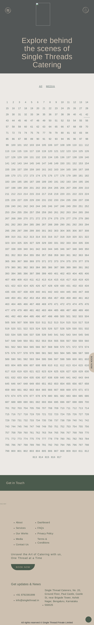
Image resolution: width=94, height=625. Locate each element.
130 (26, 157)
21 (44, 108)
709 (56, 408)
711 (68, 408)
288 (50, 224)
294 (87, 224)
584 (62, 353)
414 (50, 279)
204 (50, 188)
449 (7, 298)
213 (19, 194)
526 (50, 328)
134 (50, 157)
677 (32, 396)
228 (26, 200)
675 (19, 396)
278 (74, 218)
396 (26, 273)
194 (74, 181)
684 (74, 396)
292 (74, 224)
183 (7, 181)
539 (44, 334)
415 (56, 279)
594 (38, 359)
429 (56, 285)
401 (56, 273)
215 (32, 194)
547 (7, 340)
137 (68, 157)
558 (74, 340)
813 (35, 457)
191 (56, 181)
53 (68, 120)
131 (32, 157)
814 (41, 457)
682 (62, 396)
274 (50, 218)
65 (56, 126)
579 (32, 353)
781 (68, 438)
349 (81, 249)
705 (32, 408)
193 (68, 181)
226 (13, 200)
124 (74, 151)
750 (50, 426)
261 (56, 212)
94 (62, 139)
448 (87, 292)
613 (68, 365)
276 (62, 218)
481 (32, 310)
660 (13, 389)
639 (56, 377)
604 (13, 365)
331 (56, 243)
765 (56, 432)
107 (56, 145)
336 (87, 243)
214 (26, 194)
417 (68, 279)
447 (81, 292)
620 (26, 371)
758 (13, 432)
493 (19, 316)
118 (38, 151)
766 (62, 432)
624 (50, 371)
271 (32, 218)
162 (50, 169)
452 (26, 298)
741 (81, 420)
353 (19, 255)
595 (44, 359)
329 (44, 243)
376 (74, 261)
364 (87, 255)
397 (32, 273)
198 (13, 188)
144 (26, 163)
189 (44, 181)
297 (19, 230)
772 (13, 438)
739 (68, 420)
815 (47, 457)
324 (13, 243)
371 (44, 261)
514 (62, 322)
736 (50, 420)
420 (87, 279)
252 (87, 206)
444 (62, 292)
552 (38, 340)
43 (7, 120)
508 (26, 322)
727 (81, 414)
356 (38, 255)
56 (86, 120)
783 (81, 438)
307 (81, 230)
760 (26, 432)
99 (7, 145)
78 (50, 132)
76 (37, 132)
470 (50, 304)
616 (87, 365)
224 (87, 194)
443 (56, 292)
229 (32, 200)
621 (32, 371)
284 (26, 224)
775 (32, 438)
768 (74, 432)
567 (44, 347)
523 (32, 328)
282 (13, 224)
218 (50, 194)
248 (62, 206)
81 (68, 132)
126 (87, 151)
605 (19, 365)
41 (80, 114)
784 (87, 438)
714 (87, 408)
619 (19, 371)
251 (81, 206)
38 (62, 114)
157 (19, 169)
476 (87, 304)
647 (19, 383)
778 (50, 438)
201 (32, 188)
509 (32, 322)
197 (7, 188)
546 (87, 334)
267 (7, 218)
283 (19, 224)
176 (50, 175)
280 (87, 218)
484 (50, 310)
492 (13, 316)
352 (13, 255)
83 (80, 132)
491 (7, 316)
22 (50, 108)
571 (68, 347)
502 (74, 316)
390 (74, 267)
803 (32, 451)
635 (32, 377)
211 (7, 194)
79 (56, 132)
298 (26, 230)
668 (62, 389)
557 (68, 340)
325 (19, 243)
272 (38, 218)
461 (81, 298)
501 (68, 316)
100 (13, 145)
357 (44, 255)
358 (50, 255)
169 (7, 175)
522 (26, 328)
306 (74, 230)
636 (38, 377)
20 (37, 108)
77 (44, 132)
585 (68, 353)
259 (44, 212)
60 (25, 126)
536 (26, 334)
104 (38, 145)
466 (26, 304)
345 (56, 249)
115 (19, 151)
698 (74, 402)
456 (50, 298)
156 (13, 169)
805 (44, 451)
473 (68, 304)
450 (13, 298)
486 (62, 310)
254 (13, 212)
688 (13, 402)
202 (38, 188)
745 (19, 426)
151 (68, 163)
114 (13, 151)
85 (7, 139)
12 (74, 102)
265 (81, 212)
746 (26, 426)
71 (7, 132)
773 (19, 438)
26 (74, 108)
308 (87, 230)
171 (19, 175)
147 (44, 163)
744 (13, 426)
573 (81, 347)
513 (56, 322)
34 (37, 114)
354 (26, 255)
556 (62, 340)
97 (80, 139)
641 (68, 377)
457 (56, 298)
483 (44, 310)
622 (38, 371)
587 (81, 353)
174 (38, 175)
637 (44, 377)
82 (74, 132)
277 (68, 218)
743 (7, 426)
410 (26, 279)
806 (50, 451)
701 (7, 408)
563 (19, 347)
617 (7, 371)
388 (62, 267)
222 (74, 194)
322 (87, 236)
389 (68, 267)
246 (50, 206)
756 (87, 426)
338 (13, 249)
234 (62, 200)
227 (19, 200)
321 (81, 236)
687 (7, 402)
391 (81, 267)
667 (56, 389)
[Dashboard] (86, 10)
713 (81, 408)
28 (86, 108)
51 (56, 120)
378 (87, 261)
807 (56, 451)
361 (68, 255)
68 (74, 126)
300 (38, 230)
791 (44, 445)
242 (26, 206)
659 (7, 389)
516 (74, 322)
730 (13, 420)
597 (56, 359)
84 (86, 132)
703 (19, 408)
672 (87, 389)
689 (19, 402)
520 (13, 328)
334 (74, 243)
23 (56, 108)
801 (19, 451)
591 (19, 359)
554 (50, 340)
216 (38, 194)
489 (81, 310)
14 (86, 102)
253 (7, 212)
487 (68, 310)
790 (38, 445)
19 (31, 108)
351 (7, 255)
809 (68, 451)
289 (56, 224)
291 (68, 224)
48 (37, 120)
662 (26, 389)
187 (32, 181)
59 (19, 126)
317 (56, 236)
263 (68, 212)
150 (62, 163)
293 (81, 224)
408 (13, 279)
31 (19, 114)
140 (87, 157)
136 (62, 157)
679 (44, 396)
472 (62, 304)
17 (19, 108)
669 (68, 389)
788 (26, 445)
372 (50, 261)
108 (62, 145)
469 (44, 304)
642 (74, 377)
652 (50, 383)
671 (81, 389)
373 (56, 261)
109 (68, 145)
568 (50, 347)
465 (19, 304)
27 (80, 108)
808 (62, 451)
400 (50, 273)
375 (68, 261)
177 (56, 175)
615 (81, 365)
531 (81, 328)
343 (44, 249)
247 (56, 206)
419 (81, 279)
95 (68, 139)
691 (32, 402)
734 (38, 420)
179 (68, 175)
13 (80, 102)
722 (50, 414)
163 (56, 169)
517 (81, 322)
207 (68, 188)
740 (74, 420)
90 (37, 139)
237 (81, 200)
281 (7, 224)
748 (38, 426)
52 (62, 120)
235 (68, 200)
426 (38, 285)
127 (7, 157)
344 (50, 249)
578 (26, 353)
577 (19, 353)
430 (62, 285)
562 (13, 347)
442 (50, 292)
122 (62, 151)
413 (44, 279)
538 (38, 334)
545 (81, 334)
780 (62, 438)
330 (50, 243)
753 (68, 426)
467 (32, 304)
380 (13, 267)
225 (7, 200)
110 (74, 145)
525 (44, 328)
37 (56, 114)
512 (50, 322)
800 (13, 451)
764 (50, 432)
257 (32, 212)
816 (53, 457)
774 (26, 438)
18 (25, 108)
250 (74, 206)
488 (74, 310)
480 (26, 310)
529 (68, 328)
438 (26, 292)
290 (62, 224)
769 (81, 432)
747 (32, 426)
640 (62, 377)
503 (81, 316)
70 (86, 126)
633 (19, 377)
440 (38, 292)
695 (56, 402)
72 (13, 132)
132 (38, 157)
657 (81, 383)
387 (56, 267)
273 (44, 218)
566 (38, 347)
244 (38, 206)
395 (19, 273)
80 (62, 132)
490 (87, 310)
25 (68, 108)
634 (26, 377)
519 (7, 328)
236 (74, 200)
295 (7, 230)
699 (81, 402)
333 (68, 243)
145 (32, 163)
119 (44, 151)
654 (62, 383)
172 (26, 175)
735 (44, 420)
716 (13, 414)
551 (32, 340)
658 (87, 383)
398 (38, 273)
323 (7, 243)
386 (50, 267)
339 (19, 249)
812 (87, 451)
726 (74, 414)
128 (13, 157)
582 (50, 353)
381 (19, 267)
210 (87, 188)
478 (13, 310)
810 (74, 451)
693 (44, 402)
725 (68, 414)
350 (87, 249)
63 (44, 126)
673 (7, 396)
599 (68, 359)
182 (87, 175)
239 (7, 206)
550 (26, 340)
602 (87, 359)
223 (81, 194)
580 (38, 353)
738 (62, 420)
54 (74, 120)
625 (56, 371)
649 (32, 383)
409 (19, 279)
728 (87, 414)
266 (87, 212)
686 (87, 396)
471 (56, 304)
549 (19, 340)
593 (32, 359)
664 (38, 389)
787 (19, 445)
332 (62, 243)
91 (44, 139)
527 (56, 328)
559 (81, 340)
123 (68, 151)
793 (56, 445)
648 (26, 383)
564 (26, 347)
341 (32, 249)
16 (13, 108)
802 (26, 451)
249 (68, 206)
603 (7, 365)
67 (68, 126)
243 (32, 206)
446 (74, 292)
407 (7, 279)
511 (44, 322)
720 (38, 414)
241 (19, 206)
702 (13, 408)
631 (7, 377)
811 (81, 451)
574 (87, 347)
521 (19, 328)
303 (56, 230)
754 (74, 426)
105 (44, 145)
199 (19, 188)
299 (32, 230)
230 (38, 200)
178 (62, 175)
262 (62, 212)
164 (62, 169)
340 (26, 249)
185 (19, 181)
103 (32, 145)
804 (38, 451)
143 (19, 163)
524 (38, 328)
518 (87, 322)
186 (26, 181)
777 (44, 438)
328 (38, 243)
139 (81, 157)
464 (13, 304)
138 (74, 157)
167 (81, 169)
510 (38, 322)
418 (74, 279)
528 (62, 328)
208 (74, 188)
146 (38, 163)
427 (44, 285)
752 (62, 426)
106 (50, 145)
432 (74, 285)
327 (32, 243)
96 (74, 139)
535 (19, 334)
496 (38, 316)
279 (81, 218)
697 (68, 402)
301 (44, 230)
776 (38, 438)
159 (32, 169)
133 (44, 157)
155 (7, 169)
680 (50, 396)
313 (32, 236)
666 (50, 389)
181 (81, 175)
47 (31, 120)
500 (62, 316)
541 (56, 334)
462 (87, 298)
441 (44, 292)
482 (38, 310)
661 (19, 389)
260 (50, 212)
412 (38, 279)
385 (44, 267)
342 (38, 249)
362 (74, 255)
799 (7, 451)
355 (32, 255)
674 (13, 396)
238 (87, 200)
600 (74, 359)
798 (87, 445)
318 (62, 236)
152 (74, 163)
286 (38, 224)
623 (44, 371)
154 (87, 163)
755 (81, 426)
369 (32, 261)
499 (56, 316)
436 (13, 292)
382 (26, 267)
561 (7, 347)
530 (74, 328)
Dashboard (86, 16)
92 (50, 139)
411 (32, 279)
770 (87, 432)
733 (32, 420)
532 (87, 328)
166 (74, 169)
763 (44, 432)
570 (62, 347)
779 (56, 438)
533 (7, 334)
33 (31, 114)
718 (26, 414)
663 (32, 389)
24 (62, 108)
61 (31, 126)
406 (87, 273)
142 (13, 163)
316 (50, 236)
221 (68, 194)
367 (19, 261)
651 (44, 383)
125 (81, 151)
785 (7, 445)
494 (26, 316)
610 (50, 365)
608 (38, 365)
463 (7, 304)
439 (32, 292)
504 (87, 316)
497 (44, 316)
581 (44, 353)
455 (44, 298)
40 (74, 114)
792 (50, 445)
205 (56, 188)
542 (62, 334)
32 (25, 114)
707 (44, 408)
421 (7, 285)
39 (68, 114)
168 (87, 169)
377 (81, 261)
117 (32, 151)
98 (86, 139)
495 (32, 316)
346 (62, 249)
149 (56, 163)
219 (56, 194)
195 (81, 181)
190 (50, 181)
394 (13, 273)
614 (74, 365)
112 (87, 145)
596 (50, 359)
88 (25, 139)
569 (56, 347)
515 (68, 322)
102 (26, 145)
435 (7, 292)
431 (68, 285)
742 (87, 420)
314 (38, 236)
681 (56, 396)
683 (68, 396)
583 (56, 353)
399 (44, 273)
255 (19, 212)
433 (81, 285)
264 (74, 212)
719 (32, 414)
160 (38, 169)
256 (26, 212)
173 (32, 175)
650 (38, 383)
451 (19, 298)
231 (44, 200)
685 (81, 396)
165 (68, 169)
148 (50, 163)
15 (7, 108)
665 (44, 389)
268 (13, 218)
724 (62, 414)
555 (56, 340)
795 (68, 445)
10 (62, 102)
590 (13, 359)
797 (81, 445)
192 (62, 181)
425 (32, 285)
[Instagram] (42, 618)
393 (7, 273)
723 (56, 414)
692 (38, 402)
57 (7, 126)
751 (56, 426)
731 (19, 420)
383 (32, 267)
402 (62, 273)
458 (62, 298)
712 (74, 408)
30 (13, 114)
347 (68, 249)
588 (87, 353)
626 (62, 371)
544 (74, 334)
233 (56, 200)
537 (32, 334)
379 (7, 267)
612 (62, 365)
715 (7, 414)
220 (62, 194)
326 (26, 243)
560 (87, 340)
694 (50, 402)
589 (7, 359)
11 (68, 102)
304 (62, 230)
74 (25, 132)
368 (26, 261)
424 (26, 285)
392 (87, 267)
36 (50, 114)
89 (31, 139)
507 (19, 322)
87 (19, 139)
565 (32, 347)
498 (50, 316)
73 (19, 132)
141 (7, 163)
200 (26, 188)
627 (68, 371)
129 (19, 157)
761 (32, 432)
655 (68, 383)
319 (68, 236)
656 (74, 383)
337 (7, 249)
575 (7, 353)
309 (7, 236)
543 (68, 334)
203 (44, 188)
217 (44, 194)
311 (19, 236)
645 (7, 383)
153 (81, 163)
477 (7, 310)
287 (44, 224)
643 (81, 377)
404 (74, 273)
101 (19, 145)
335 (81, 243)
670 (74, 389)
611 (56, 365)
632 (13, 377)
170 (13, 175)
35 (44, 114)
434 (87, 285)
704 (26, 408)
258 (38, 212)
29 (7, 114)
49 (44, 120)
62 (37, 126)
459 (68, 298)
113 (7, 151)
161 (44, 169)
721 (44, 414)
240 (13, 206)
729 (7, 420)
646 (13, 383)
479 (19, 310)
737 (56, 420)
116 (26, 151)
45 (19, 120)
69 (80, 126)
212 (13, 194)
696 (62, 402)
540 (50, 334)
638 (50, 377)
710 (62, 408)
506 (13, 322)
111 (81, 145)
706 (38, 408)
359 (56, 255)
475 (81, 304)
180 (74, 175)
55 (80, 120)
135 (56, 157)
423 (19, 285)
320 (74, 236)
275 (56, 218)
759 (19, 432)
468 (38, 304)
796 (74, 445)
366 (13, 261)
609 (44, 365)
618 (13, 371)
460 (74, 298)
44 (13, 120)
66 (62, 126)
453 (32, 298)
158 (26, 169)
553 (44, 340)
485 (56, 310)
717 (19, 414)
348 (74, 249)
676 (26, 396)
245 (44, 206)
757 (7, 432)
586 (74, 353)
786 (13, 445)
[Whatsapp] (49, 618)
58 (13, 126)
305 (68, 230)
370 (38, 261)
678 (38, 396)
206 (62, 188)
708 (50, 408)
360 (62, 255)
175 (44, 175)
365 (7, 261)
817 (59, 457)
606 (26, 365)
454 (38, 298)
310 (13, 236)
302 (50, 230)
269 (19, 218)
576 (13, 353)
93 (56, 139)
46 (25, 120)
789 (32, 445)
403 (68, 273)
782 (74, 438)
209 (81, 188)
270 (26, 218)
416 (62, 279)
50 (50, 120)
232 (50, 200)
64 (50, 126)
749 (44, 426)
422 (13, 285)
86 (13, 139)
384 (38, 267)
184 (13, 181)
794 (62, 445)
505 (7, 322)
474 (74, 304)
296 (13, 230)
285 (32, 224)
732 (26, 420)
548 (13, 340)
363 (81, 255)
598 (62, 359)
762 (38, 432)
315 (44, 236)
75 (31, 132)
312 (26, 236)
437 (19, 292)
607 (32, 365)
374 (62, 261)
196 (87, 181)
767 (68, 432)
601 (81, 359)
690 (26, 402)
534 (13, 334)
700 (87, 402)
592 (26, 359)
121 (56, 151)
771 (7, 438)
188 (38, 181)
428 (50, 285)
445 (68, 292)
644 (87, 377)
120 (50, 151)
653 (56, 383)
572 (74, 347)
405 (81, 273)
